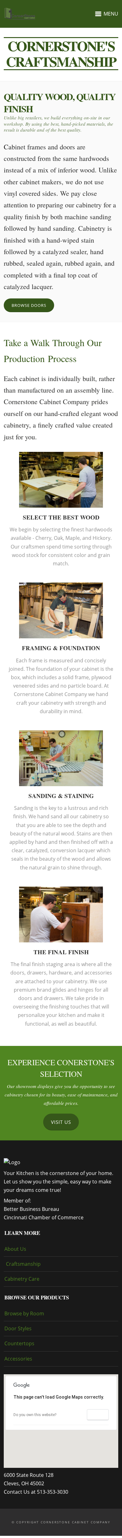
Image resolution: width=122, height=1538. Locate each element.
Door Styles (18, 1328)
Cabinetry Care (21, 1278)
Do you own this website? (34, 1415)
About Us (15, 1248)
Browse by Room (24, 1313)
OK (97, 1414)
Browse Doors (29, 305)
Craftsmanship (23, 1263)
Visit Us (61, 1122)
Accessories (18, 1358)
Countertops (19, 1343)
